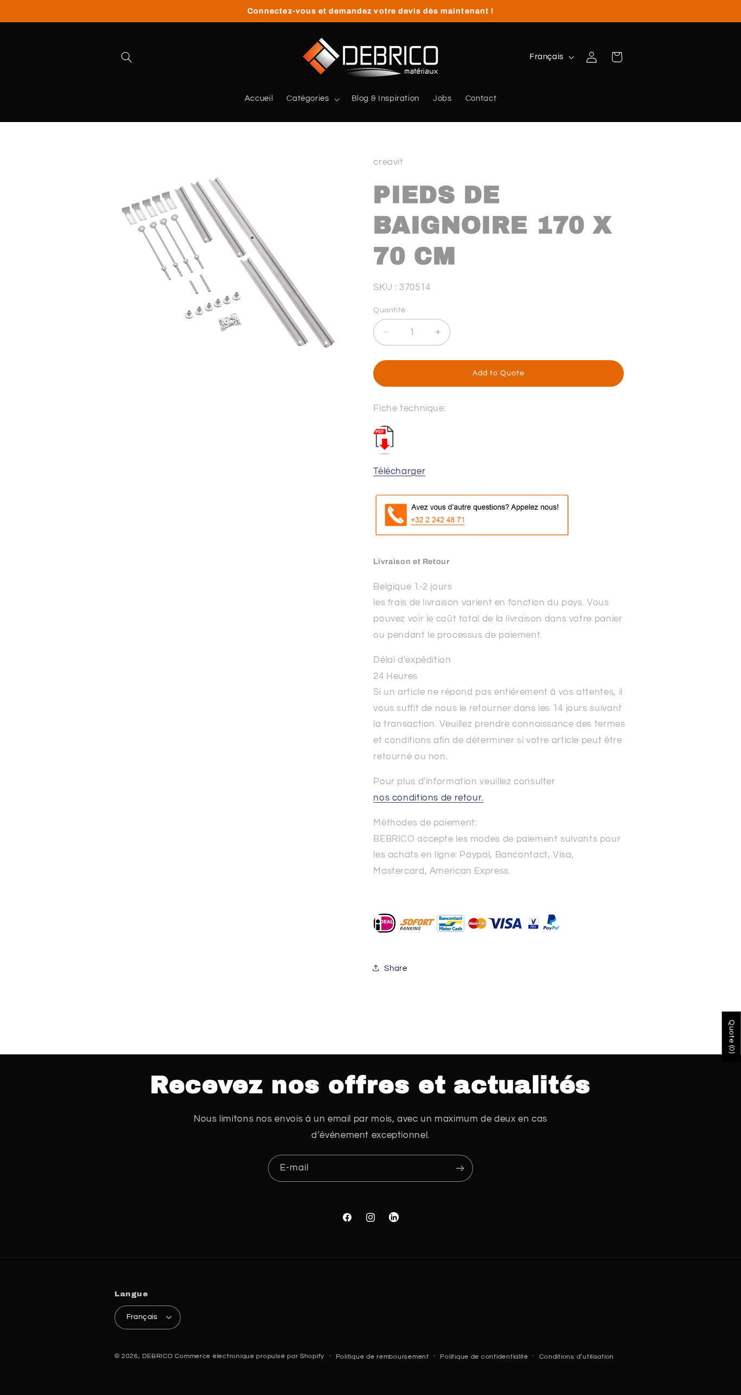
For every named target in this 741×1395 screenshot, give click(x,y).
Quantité (389, 309)
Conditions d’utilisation (576, 1357)
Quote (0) (732, 1037)
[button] (126, 56)
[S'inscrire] (460, 1168)
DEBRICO (157, 1356)
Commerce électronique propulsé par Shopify (249, 1356)
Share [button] (395, 968)
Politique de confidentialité (484, 1357)
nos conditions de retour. (428, 797)
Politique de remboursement (382, 1357)
